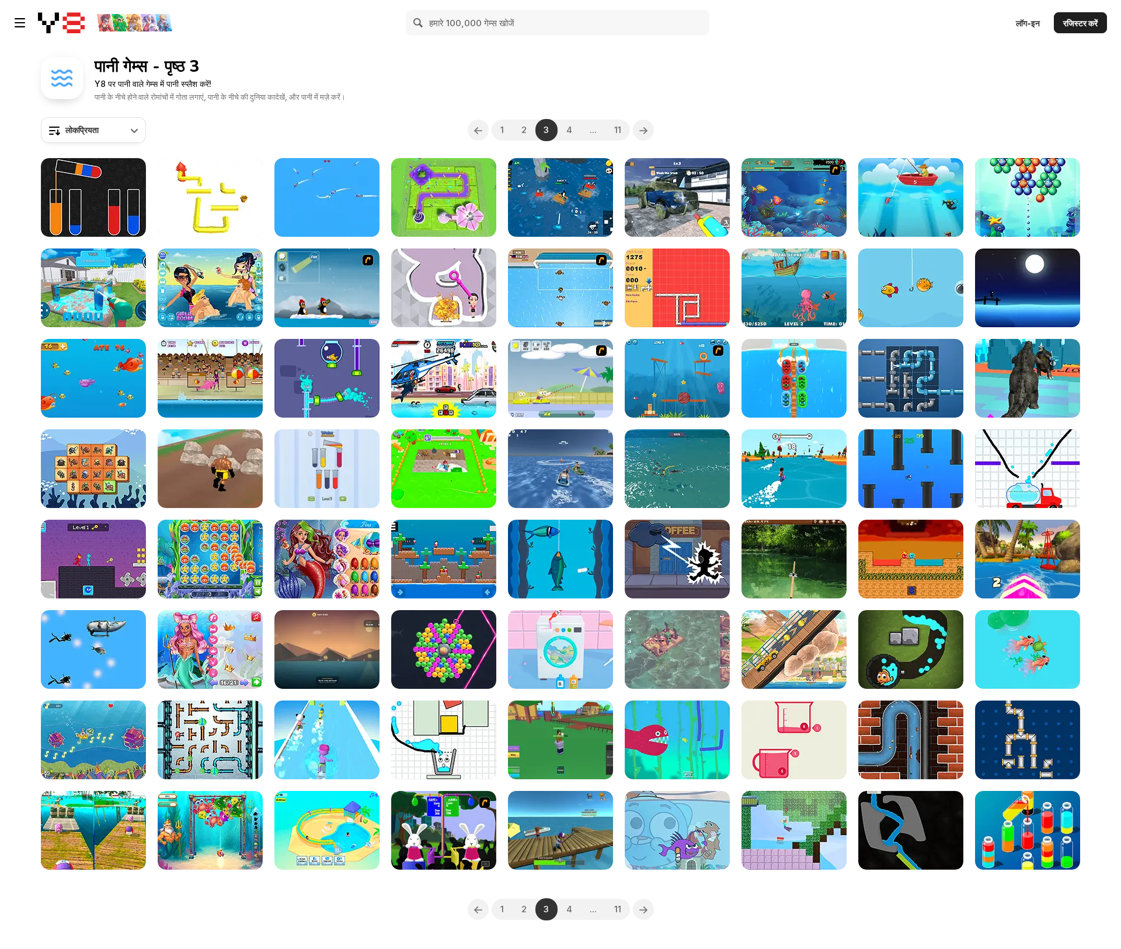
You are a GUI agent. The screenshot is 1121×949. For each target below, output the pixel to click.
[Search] (418, 23)
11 (617, 129)
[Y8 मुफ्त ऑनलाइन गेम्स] (61, 22)
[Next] (643, 130)
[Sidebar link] (20, 22)
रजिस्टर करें (1080, 23)
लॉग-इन (1028, 23)
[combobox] (93, 130)
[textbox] (93, 130)
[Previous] (478, 130)
